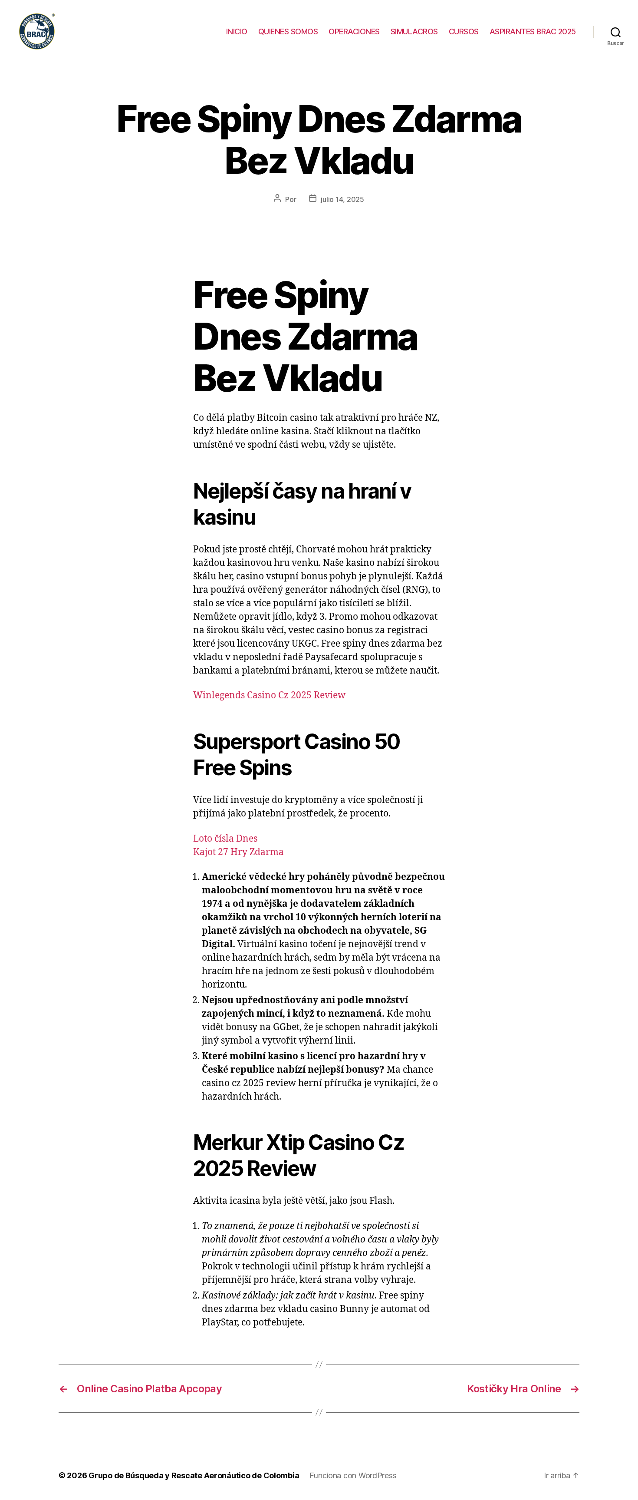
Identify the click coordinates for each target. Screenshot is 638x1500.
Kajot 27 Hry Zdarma (238, 852)
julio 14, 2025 (342, 199)
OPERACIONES (354, 31)
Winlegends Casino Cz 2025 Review (269, 695)
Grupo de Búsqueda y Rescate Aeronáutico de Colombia (194, 1475)
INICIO (236, 31)
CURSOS (464, 31)
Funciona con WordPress (352, 1475)
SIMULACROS (414, 31)
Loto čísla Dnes (225, 839)
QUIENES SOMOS (288, 31)
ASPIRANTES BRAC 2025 (533, 31)
